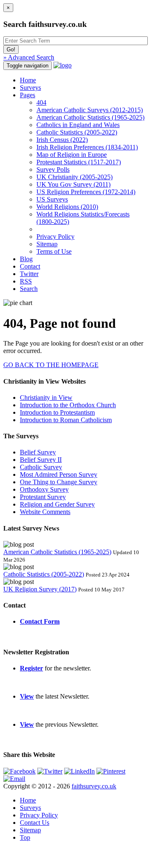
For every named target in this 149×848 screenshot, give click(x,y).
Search (29, 288)
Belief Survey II (41, 459)
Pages (27, 94)
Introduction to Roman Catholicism (66, 419)
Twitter (29, 273)
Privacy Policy (55, 236)
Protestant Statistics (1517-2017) (78, 162)
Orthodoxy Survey (44, 489)
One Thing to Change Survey (58, 481)
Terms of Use (54, 251)
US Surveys (52, 199)
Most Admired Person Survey (58, 474)
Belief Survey (38, 452)
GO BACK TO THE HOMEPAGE (51, 364)
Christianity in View (46, 397)
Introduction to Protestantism (57, 412)
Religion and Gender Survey (57, 504)
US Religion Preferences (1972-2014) (85, 191)
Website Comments (45, 511)
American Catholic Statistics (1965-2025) (90, 117)
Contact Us (34, 822)
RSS (26, 281)
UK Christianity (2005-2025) (74, 176)
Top (25, 837)
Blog (26, 258)
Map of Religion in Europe (71, 154)
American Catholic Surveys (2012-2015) (89, 109)
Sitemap (47, 243)
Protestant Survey (43, 496)
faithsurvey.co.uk (94, 786)
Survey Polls (53, 169)
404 (41, 102)
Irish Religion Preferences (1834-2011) (87, 147)
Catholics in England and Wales (78, 124)
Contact (30, 266)
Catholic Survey (41, 467)
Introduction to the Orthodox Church (68, 404)
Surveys (30, 87)
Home (28, 80)
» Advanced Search (28, 57)
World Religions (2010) (67, 206)
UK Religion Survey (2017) (40, 589)
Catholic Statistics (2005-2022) (76, 132)
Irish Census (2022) (62, 139)
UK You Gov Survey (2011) (73, 184)
